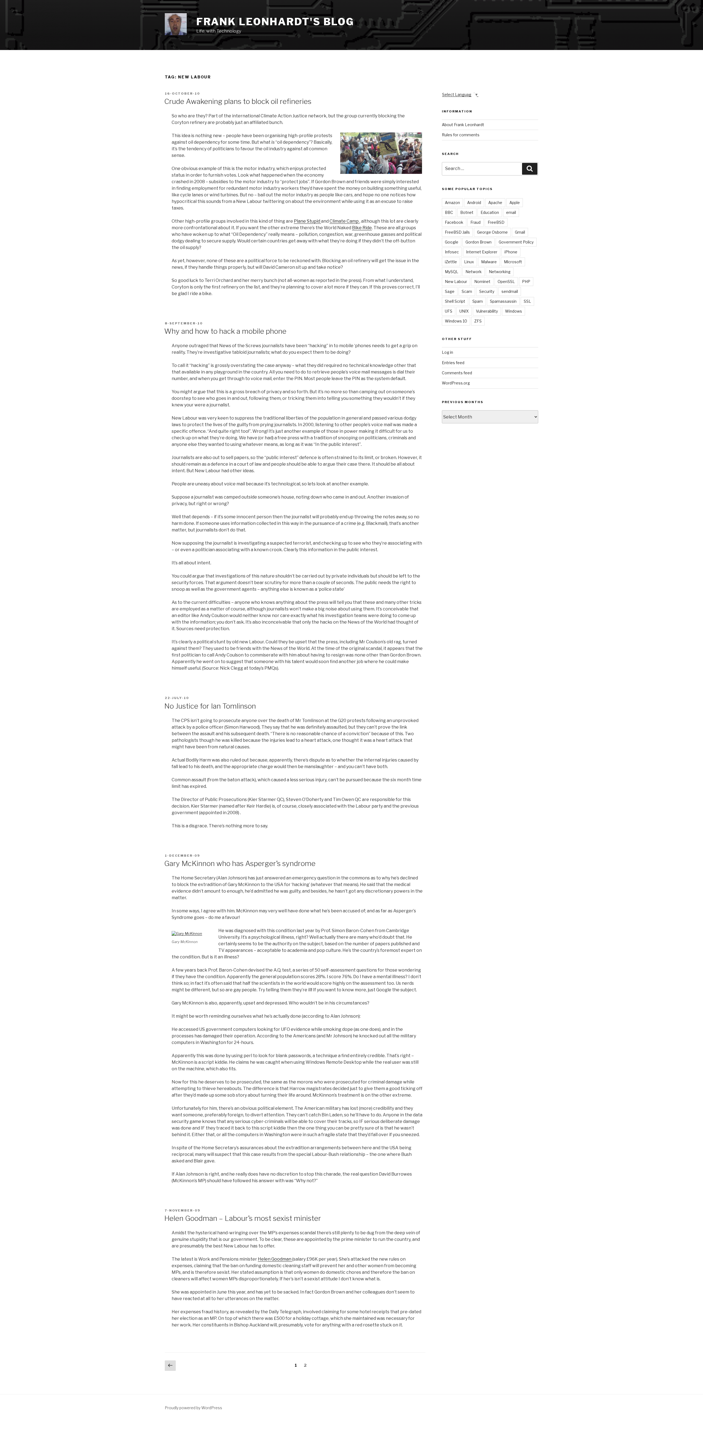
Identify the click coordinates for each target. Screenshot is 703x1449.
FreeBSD (496, 222)
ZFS (478, 321)
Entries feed (453, 362)
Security (486, 291)
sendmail (509, 291)
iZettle (451, 261)
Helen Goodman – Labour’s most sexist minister (242, 1218)
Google (451, 242)
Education (490, 212)
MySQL (451, 271)
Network (473, 271)
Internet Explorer (481, 252)
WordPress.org (456, 383)
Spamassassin (503, 301)
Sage (449, 291)
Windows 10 (456, 321)
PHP (526, 281)
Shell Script (455, 301)
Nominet (482, 281)
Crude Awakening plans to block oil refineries (237, 101)
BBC (449, 212)
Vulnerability (487, 311)
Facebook (454, 222)
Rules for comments (460, 134)
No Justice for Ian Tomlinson (210, 706)
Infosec (452, 252)
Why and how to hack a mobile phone (225, 331)
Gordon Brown (478, 242)
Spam (477, 301)
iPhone (510, 252)
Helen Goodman (275, 1259)
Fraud (475, 222)
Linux (469, 261)
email (511, 212)
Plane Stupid (307, 221)
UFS (448, 311)
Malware (489, 261)
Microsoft (513, 261)
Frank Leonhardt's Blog (275, 22)
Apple (514, 202)
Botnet (466, 212)
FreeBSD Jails (457, 232)
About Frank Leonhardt (463, 124)
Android (474, 202)
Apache (495, 202)
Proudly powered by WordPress (193, 1407)
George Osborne (492, 232)
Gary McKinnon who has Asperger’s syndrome (240, 863)
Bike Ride (362, 227)
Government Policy (516, 242)
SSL (527, 301)
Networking (499, 271)
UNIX (464, 311)
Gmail (520, 232)
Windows (513, 311)
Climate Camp (344, 221)
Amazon (452, 202)
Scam (467, 291)
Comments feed (457, 372)
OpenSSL (506, 281)
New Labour (456, 281)
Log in (447, 352)
